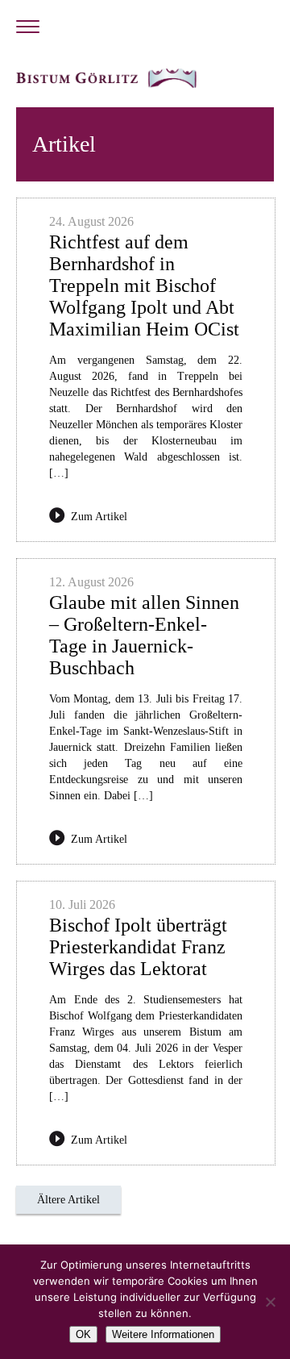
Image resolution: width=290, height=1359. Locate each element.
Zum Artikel (99, 517)
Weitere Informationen (163, 1334)
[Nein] (270, 1302)
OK (83, 1334)
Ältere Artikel (68, 1200)
